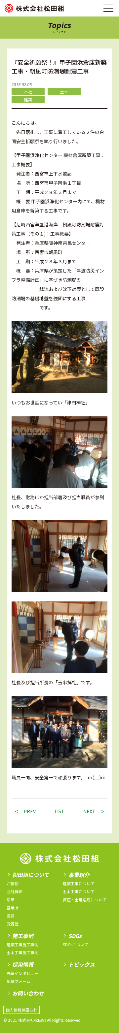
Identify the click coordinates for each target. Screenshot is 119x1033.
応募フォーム (18, 981)
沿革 (11, 899)
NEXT (89, 811)
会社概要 (14, 891)
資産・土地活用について (84, 899)
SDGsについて (75, 944)
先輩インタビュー (22, 973)
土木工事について (79, 891)
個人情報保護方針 (21, 1010)
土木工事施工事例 (22, 952)
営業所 (13, 907)
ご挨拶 (13, 883)
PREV (30, 811)
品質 (11, 916)
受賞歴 (13, 923)
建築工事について (79, 883)
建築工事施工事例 (22, 944)
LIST (59, 811)
